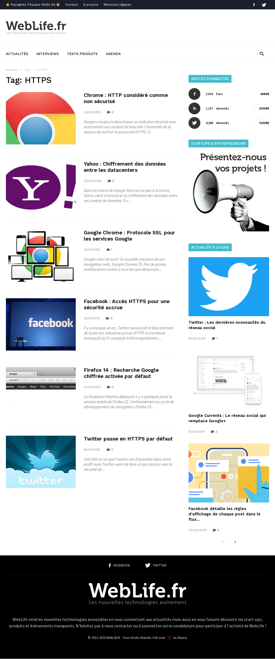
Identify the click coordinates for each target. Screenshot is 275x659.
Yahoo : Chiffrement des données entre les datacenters (125, 167)
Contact (71, 4)
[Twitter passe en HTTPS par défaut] (41, 462)
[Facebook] (254, 4)
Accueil (12, 70)
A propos (90, 4)
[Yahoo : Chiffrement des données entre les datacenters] (41, 187)
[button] (261, 53)
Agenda (113, 54)
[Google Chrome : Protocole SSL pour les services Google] (41, 256)
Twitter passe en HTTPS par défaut (128, 439)
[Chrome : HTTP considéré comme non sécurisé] (41, 118)
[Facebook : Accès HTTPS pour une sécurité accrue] (41, 324)
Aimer (264, 94)
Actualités (17, 54)
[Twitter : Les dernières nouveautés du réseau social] (229, 286)
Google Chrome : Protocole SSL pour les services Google (129, 236)
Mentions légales (117, 4)
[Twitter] (264, 4)
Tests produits (82, 54)
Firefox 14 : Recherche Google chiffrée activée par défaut (121, 373)
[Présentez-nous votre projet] (229, 229)
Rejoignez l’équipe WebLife (33, 4)
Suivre (264, 108)
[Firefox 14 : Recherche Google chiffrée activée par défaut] (41, 393)
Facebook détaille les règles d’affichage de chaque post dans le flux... (224, 514)
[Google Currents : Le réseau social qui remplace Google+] (229, 379)
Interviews (47, 54)
